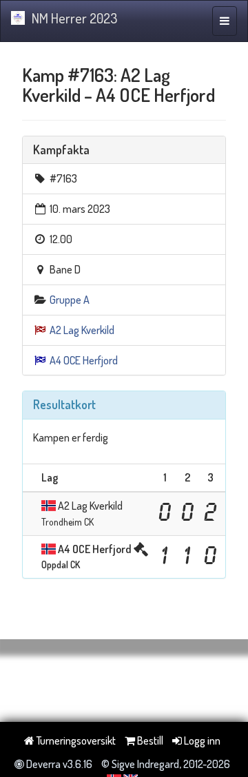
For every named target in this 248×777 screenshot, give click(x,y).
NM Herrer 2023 (74, 18)
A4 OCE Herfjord (84, 360)
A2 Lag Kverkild (82, 330)
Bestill (149, 740)
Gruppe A (70, 300)
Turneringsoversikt (75, 740)
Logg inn (201, 740)
